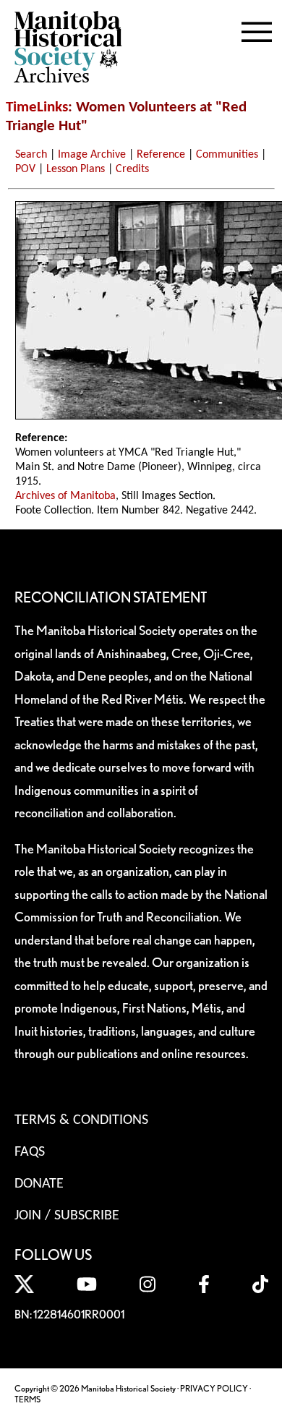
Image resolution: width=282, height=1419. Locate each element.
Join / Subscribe (66, 1216)
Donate (39, 1184)
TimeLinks (37, 107)
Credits (132, 169)
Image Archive (92, 155)
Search (31, 155)
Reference (161, 155)
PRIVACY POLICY (214, 1388)
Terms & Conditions (81, 1120)
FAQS (29, 1152)
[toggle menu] (257, 29)
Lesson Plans (75, 169)
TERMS (27, 1399)
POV (25, 169)
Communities (227, 155)
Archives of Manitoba (65, 496)
